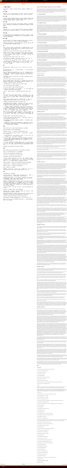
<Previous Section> (3, 464)
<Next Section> (64, 464)
